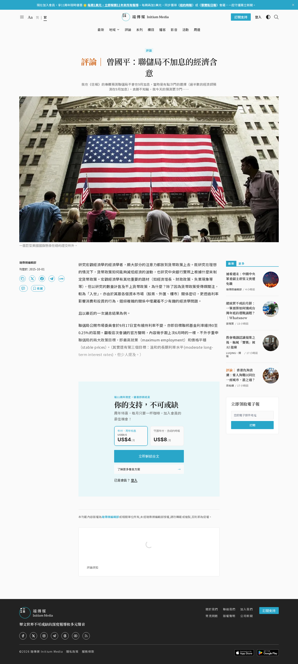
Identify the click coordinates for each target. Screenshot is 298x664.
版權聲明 (229, 616)
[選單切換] (118, 29)
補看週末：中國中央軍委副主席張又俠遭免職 (240, 279)
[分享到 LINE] (61, 278)
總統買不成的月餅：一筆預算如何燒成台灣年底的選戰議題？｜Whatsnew (240, 310)
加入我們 (246, 609)
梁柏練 (230, 385)
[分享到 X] (32, 278)
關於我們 (212, 609)
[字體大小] (30, 17)
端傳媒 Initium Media (46, 651)
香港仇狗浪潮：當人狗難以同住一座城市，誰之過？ (240, 375)
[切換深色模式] (267, 17)
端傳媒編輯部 (110, 517)
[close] (293, 5)
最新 (231, 263)
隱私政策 (72, 651)
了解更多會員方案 (128, 469)
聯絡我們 (229, 609)
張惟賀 (230, 323)
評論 (149, 50)
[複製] (22, 278)
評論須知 (92, 567)
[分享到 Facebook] (42, 278)
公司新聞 (246, 616)
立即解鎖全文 (149, 456)
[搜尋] (275, 17)
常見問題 (212, 616)
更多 (241, 263)
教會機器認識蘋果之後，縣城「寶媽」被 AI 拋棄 (240, 342)
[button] (112, 29)
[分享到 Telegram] (51, 278)
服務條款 (88, 651)
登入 (134, 480)
